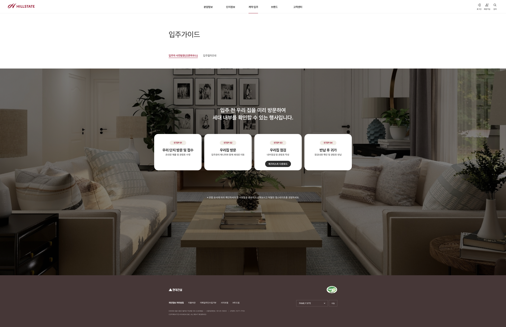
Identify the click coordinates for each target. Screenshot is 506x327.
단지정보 (230, 7)
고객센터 (297, 7)
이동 (333, 303)
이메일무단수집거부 (208, 303)
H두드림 (236, 303)
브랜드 (274, 7)
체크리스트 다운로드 (278, 164)
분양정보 (208, 7)
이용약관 (191, 303)
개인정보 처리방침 (176, 303)
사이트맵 (224, 303)
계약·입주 (253, 7)
